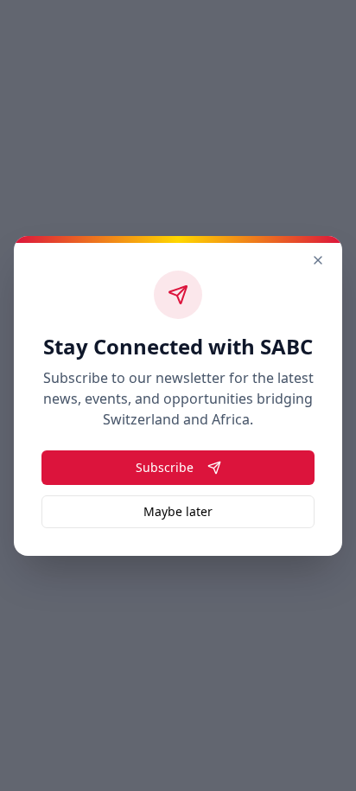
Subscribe (165, 467)
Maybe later (178, 511)
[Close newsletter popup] (318, 260)
